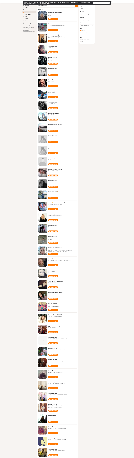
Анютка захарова (52, 23)
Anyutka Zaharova (52, 270)
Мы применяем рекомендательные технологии (29, 31)
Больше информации (45, 3)
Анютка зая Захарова (53, 113)
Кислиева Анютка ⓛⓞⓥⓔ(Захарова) (57, 314)
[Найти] (76, 5)
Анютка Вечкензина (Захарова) (55, 292)
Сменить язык (25, 25)
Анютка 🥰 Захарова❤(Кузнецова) (56, 203)
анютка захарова (52, 415)
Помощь (32, 27)
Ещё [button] (28, 28)
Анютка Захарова (52, 46)
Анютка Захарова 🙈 (53, 191)
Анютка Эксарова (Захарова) (55, 124)
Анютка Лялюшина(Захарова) (55, 169)
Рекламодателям (26, 27)
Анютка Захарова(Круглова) (55, 247)
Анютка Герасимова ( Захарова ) (56, 35)
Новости (24, 28)
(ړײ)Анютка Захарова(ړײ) (54, 326)
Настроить (106, 3)
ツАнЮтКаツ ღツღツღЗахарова (55, 281)
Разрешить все (97, 3)
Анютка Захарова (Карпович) (55, 12)
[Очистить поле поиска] (74, 5)
